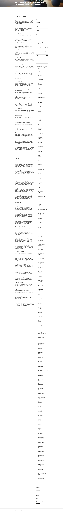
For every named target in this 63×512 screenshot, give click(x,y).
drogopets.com (39, 320)
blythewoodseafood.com (40, 298)
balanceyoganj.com (40, 93)
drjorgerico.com (39, 124)
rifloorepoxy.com (40, 402)
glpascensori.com (40, 401)
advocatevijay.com (40, 170)
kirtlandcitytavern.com (41, 442)
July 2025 (37, 26)
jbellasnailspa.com (40, 293)
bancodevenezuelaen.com (41, 80)
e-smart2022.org (40, 160)
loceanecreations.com (41, 446)
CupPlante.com (39, 115)
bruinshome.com (40, 389)
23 (40, 48)
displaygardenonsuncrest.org (41, 316)
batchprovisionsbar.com (40, 308)
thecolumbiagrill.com (40, 208)
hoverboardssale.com (40, 85)
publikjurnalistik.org (40, 469)
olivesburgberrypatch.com (41, 397)
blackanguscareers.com (41, 455)
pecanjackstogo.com (40, 384)
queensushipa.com (40, 125)
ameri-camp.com (40, 128)
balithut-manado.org (40, 174)
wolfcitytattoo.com (40, 392)
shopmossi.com (40, 411)
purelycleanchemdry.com (41, 110)
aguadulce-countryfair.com (41, 286)
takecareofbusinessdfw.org (41, 103)
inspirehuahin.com (40, 134)
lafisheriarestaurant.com (40, 284)
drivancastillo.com (40, 428)
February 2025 (38, 33)
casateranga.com (40, 407)
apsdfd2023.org (39, 187)
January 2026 (37, 19)
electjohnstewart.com (41, 464)
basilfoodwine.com (40, 433)
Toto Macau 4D (38, 487)
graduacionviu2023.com (41, 383)
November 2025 (38, 22)
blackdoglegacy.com (40, 353)
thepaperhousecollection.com (41, 416)
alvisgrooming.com (40, 295)
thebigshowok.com (40, 356)
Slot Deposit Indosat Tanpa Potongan (40, 501)
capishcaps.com (39, 326)
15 (38, 47)
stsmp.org (39, 88)
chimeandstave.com (40, 357)
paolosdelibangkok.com (40, 299)
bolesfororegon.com (40, 456)
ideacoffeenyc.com (40, 250)
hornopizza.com (40, 344)
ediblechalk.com (39, 321)
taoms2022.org (39, 223)
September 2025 (38, 23)
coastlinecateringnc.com (41, 337)
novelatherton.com (40, 461)
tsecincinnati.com (40, 231)
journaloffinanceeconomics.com (42, 473)
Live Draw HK (37, 484)
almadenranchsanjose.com (41, 169)
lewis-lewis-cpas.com (40, 164)
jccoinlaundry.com (40, 245)
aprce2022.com (39, 177)
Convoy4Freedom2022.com (41, 182)
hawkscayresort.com (40, 235)
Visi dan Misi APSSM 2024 (21, 16)
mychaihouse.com (40, 294)
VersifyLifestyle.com (40, 106)
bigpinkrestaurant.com (40, 133)
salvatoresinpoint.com (40, 147)
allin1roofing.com (40, 424)
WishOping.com (39, 111)
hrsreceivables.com (40, 129)
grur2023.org (39, 183)
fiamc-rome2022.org (40, 281)
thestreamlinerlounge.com (41, 459)
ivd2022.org (39, 226)
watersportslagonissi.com (41, 152)
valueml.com (39, 120)
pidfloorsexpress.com (40, 79)
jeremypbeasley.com (40, 137)
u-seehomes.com (40, 151)
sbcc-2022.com (39, 179)
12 (45, 46)
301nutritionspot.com (40, 443)
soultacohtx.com (40, 325)
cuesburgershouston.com (41, 338)
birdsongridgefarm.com (41, 447)
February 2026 (38, 18)
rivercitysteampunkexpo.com (41, 438)
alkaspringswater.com (40, 267)
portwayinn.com (40, 420)
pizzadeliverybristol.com (40, 254)
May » (45, 51)
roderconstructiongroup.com (41, 232)
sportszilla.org (39, 307)
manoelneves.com (40, 89)
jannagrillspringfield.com (40, 276)
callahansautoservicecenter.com (41, 258)
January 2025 (37, 34)
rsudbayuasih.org (40, 468)
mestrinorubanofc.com (41, 460)
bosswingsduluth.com (40, 289)
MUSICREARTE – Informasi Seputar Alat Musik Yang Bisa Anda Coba (29, 3)
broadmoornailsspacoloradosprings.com (43, 370)
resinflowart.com (40, 362)
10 (42, 46)
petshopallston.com (40, 366)
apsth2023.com (39, 192)
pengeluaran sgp (30, 74)
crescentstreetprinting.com (41, 343)
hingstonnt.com (39, 83)
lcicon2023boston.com (40, 195)
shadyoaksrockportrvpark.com (41, 244)
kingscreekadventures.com (41, 107)
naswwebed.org (39, 173)
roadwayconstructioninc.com (41, 304)
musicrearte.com (40, 311)
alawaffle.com (40, 376)
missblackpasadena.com (41, 371)
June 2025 (37, 27)
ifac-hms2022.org (40, 222)
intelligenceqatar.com (40, 101)
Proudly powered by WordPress (18, 510)
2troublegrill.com (40, 406)
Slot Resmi (37, 498)
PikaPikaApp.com (40, 102)
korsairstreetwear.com (41, 365)
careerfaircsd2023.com (40, 191)
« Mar (38, 51)
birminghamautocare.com (41, 290)
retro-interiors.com (40, 156)
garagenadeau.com (40, 142)
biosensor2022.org (40, 218)
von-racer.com (39, 263)
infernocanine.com (40, 415)
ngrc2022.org (39, 161)
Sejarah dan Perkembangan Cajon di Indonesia (41, 66)
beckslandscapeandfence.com (42, 334)
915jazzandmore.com (40, 285)
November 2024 (38, 37)
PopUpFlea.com (39, 119)
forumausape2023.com (40, 188)
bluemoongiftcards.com (41, 437)
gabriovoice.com (40, 361)
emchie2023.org (40, 214)
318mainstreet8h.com (40, 268)
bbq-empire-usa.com (40, 317)
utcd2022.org (39, 217)
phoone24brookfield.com (41, 302)
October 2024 (37, 38)
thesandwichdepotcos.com (41, 138)
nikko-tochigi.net (40, 434)
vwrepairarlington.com (41, 332)
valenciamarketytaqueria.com (41, 374)
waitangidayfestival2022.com (41, 196)
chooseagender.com (40, 84)
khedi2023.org (39, 210)
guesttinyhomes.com (40, 349)
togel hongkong (38, 503)
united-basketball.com (41, 379)
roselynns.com (39, 92)
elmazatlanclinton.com (40, 249)
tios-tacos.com (40, 380)
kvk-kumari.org (40, 474)
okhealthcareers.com (40, 71)
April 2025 (37, 30)
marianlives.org (39, 76)
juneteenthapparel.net (41, 470)
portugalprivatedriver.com (41, 262)
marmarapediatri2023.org (41, 213)
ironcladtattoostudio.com (41, 388)
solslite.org (39, 419)
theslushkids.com (40, 398)
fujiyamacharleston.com (40, 277)
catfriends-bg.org (40, 75)
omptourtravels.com (40, 465)
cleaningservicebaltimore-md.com (42, 333)
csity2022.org (39, 227)
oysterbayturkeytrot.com (41, 393)
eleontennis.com (40, 165)
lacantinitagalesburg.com (41, 253)
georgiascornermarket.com (41, 259)
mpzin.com (39, 116)
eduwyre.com (39, 155)
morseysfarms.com (40, 312)
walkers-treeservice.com (41, 410)
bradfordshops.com (40, 168)
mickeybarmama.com (40, 303)
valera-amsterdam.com (41, 450)
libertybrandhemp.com (41, 451)
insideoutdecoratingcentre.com (41, 146)
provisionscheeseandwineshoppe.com (42, 209)
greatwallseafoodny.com (41, 358)
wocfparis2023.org (40, 204)
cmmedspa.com (40, 429)
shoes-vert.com (39, 241)
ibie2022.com (39, 178)
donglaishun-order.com (40, 280)
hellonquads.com (40, 236)
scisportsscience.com (41, 477)
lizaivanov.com (40, 348)
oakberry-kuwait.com (40, 271)
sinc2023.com (39, 205)
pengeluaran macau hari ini (39, 493)
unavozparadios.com (40, 240)
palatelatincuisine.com (41, 352)
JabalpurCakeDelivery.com (41, 98)
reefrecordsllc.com (40, 375)
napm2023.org (39, 186)
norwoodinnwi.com (40, 452)
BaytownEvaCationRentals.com (41, 97)
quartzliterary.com (40, 272)
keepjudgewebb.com (40, 425)
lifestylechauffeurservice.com (41, 143)
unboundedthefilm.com (40, 74)
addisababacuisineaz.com (41, 478)
